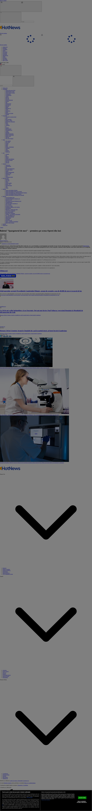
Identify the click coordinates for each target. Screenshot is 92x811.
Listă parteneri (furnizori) (45, 799)
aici (2, 804)
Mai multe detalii (29, 797)
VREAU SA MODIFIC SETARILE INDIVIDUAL (82, 802)
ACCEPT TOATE (82, 797)
